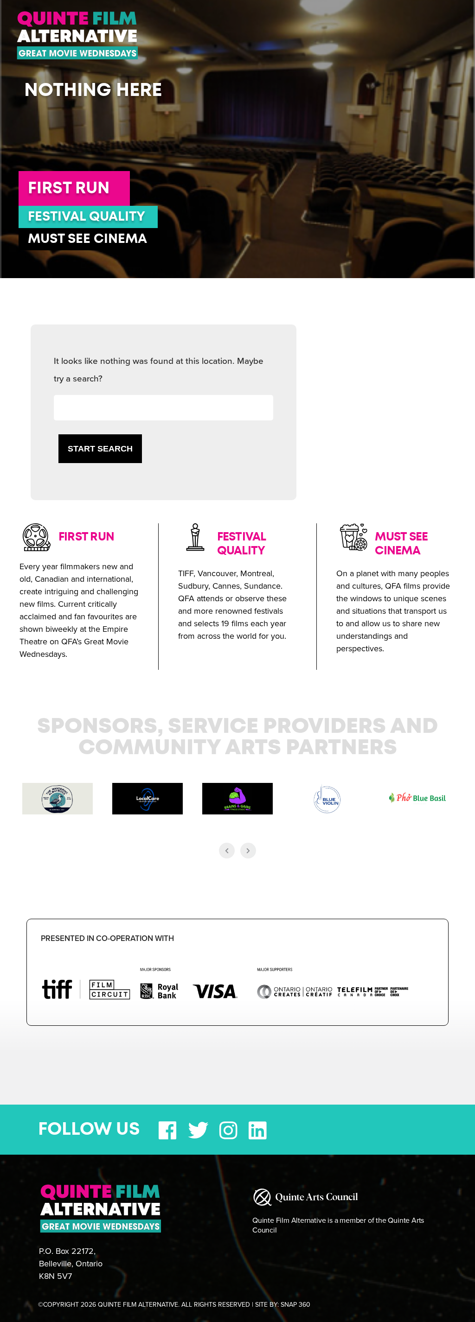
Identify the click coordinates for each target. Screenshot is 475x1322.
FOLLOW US (89, 1129)
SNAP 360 (295, 1304)
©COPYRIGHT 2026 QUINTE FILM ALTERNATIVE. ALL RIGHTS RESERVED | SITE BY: (174, 1304)
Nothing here (93, 90)
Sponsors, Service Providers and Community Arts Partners (237, 737)
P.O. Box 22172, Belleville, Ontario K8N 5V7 (71, 1263)
